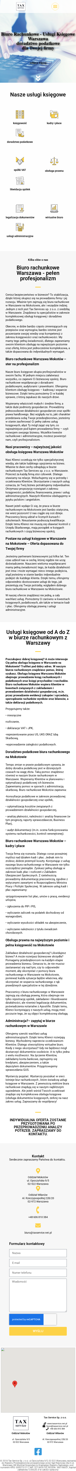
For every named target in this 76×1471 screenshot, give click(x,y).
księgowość (20, 123)
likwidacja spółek (20, 189)
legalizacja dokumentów (20, 217)
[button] (55, 6)
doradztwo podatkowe (20, 141)
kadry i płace (54, 123)
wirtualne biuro (54, 217)
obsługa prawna (54, 170)
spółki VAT (20, 169)
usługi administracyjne (20, 236)
